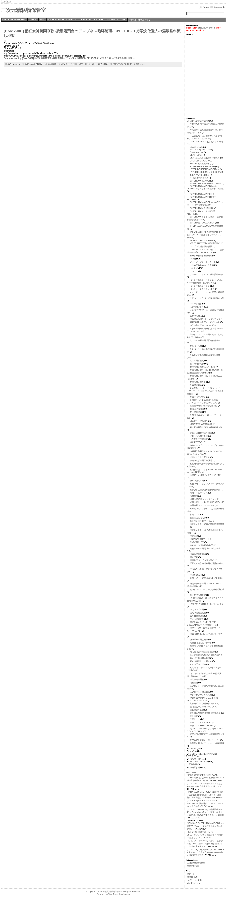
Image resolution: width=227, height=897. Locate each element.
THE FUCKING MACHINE (201, 240)
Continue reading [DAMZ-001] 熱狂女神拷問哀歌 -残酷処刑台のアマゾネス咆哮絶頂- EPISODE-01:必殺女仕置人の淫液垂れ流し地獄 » (69, 58)
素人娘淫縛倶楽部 (198, 664)
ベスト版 (194, 268)
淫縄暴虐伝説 (196, 575)
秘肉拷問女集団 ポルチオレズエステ (206, 634)
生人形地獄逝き (197, 619)
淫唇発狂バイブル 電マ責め (202, 560)
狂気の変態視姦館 (198, 613)
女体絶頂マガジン (198, 397)
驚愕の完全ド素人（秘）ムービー (205, 740)
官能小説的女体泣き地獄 (201, 433)
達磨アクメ (195, 719)
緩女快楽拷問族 (197, 679)
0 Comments (13, 64)
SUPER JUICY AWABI (200, 181)
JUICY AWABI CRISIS (199, 175)
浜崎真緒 (52, 64)
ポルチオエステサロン (200, 286)
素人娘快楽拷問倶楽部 (200, 658)
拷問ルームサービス (199, 493)
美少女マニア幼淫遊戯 (200, 692)
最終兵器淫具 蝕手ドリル (201, 521)
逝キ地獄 (194, 716)
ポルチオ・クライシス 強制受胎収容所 (207, 274)
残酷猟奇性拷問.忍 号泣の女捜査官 (205, 548)
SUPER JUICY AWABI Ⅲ (201, 194)
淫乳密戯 (194, 557)
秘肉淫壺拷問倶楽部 (199, 639)
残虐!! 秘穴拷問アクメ (199, 539)
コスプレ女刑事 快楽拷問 (201, 246)
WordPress (113, 894)
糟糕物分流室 (193, 866)
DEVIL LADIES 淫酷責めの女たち (205, 158)
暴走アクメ (195, 514)
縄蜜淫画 (194, 682)
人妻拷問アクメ (197, 307)
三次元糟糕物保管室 (23, 10)
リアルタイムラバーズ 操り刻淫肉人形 (207, 298)
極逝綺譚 (194, 536)
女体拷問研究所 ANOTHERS (202, 367)
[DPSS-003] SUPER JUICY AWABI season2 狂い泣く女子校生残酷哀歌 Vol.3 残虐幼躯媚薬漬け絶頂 (205, 778)
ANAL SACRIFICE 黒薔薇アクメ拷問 (206, 142)
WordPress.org (193, 883)
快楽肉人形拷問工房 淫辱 (201, 460)
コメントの (194, 880)
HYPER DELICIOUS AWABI (202, 166)
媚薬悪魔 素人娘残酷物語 (201, 424)
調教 (106, 64)
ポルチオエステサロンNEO (202, 289)
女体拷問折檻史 (197, 360)
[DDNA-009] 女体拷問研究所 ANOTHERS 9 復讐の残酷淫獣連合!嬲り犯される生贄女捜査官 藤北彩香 (205, 852)
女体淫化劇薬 (196, 385)
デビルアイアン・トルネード (203, 262)
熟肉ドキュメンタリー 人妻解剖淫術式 (207, 589)
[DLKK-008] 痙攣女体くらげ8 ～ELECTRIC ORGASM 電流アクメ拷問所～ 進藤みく (205, 835)
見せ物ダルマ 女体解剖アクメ (203, 703)
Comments (219, 7)
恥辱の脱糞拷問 (197, 480)
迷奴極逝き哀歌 (197, 710)
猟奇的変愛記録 (197, 616)
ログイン (191, 874)
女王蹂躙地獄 (196, 412)
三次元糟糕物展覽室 (196, 863)
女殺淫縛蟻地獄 (197, 409)
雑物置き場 (143, 20)
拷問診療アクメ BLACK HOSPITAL (205, 502)
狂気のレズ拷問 (197, 609)
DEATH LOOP (196, 155)
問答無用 (132, 20)
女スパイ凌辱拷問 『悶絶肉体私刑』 (206, 340)
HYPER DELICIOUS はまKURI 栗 (205, 172)
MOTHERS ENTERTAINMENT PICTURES (66, 19)
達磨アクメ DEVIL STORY (201, 725)
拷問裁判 (194, 496)
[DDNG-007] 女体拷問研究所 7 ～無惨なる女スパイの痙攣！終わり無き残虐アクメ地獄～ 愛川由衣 (205, 844)
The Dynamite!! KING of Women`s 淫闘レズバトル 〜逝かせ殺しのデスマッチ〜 (205, 235)
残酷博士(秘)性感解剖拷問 (201, 545)
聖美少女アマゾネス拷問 (201, 695)
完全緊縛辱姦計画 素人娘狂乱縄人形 (206, 427)
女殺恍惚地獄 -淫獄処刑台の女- (204, 405)
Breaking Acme (196, 152)
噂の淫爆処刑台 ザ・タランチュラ (205, 319)
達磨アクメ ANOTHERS (200, 722)
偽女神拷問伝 (196, 316)
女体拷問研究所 (197, 364)
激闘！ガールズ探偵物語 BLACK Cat (206, 578)
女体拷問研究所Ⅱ (198, 382)
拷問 (81, 64)
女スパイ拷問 (196, 346)
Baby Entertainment (13, 19)
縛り (94, 64)
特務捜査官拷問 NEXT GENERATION (206, 604)
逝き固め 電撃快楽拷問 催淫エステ (205, 713)
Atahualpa (125, 894)
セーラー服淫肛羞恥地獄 (201, 255)
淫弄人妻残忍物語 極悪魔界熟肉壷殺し (207, 563)
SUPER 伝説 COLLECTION (202, 223)
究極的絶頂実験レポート (201, 643)
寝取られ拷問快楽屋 (199, 436)
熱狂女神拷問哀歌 (33, 64)
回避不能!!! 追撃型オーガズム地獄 (205, 322)
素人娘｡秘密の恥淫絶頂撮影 (202, 652)
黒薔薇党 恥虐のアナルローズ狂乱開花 (207, 743)
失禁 (75, 64)
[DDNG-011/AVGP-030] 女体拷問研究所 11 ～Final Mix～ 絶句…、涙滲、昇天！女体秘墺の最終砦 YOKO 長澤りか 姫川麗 (205, 812)
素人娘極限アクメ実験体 (201, 661)
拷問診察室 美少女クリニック (203, 499)
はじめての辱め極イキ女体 (202, 265)
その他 (193, 259)
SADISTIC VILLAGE (116, 19)
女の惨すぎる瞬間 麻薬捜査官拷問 (205, 355)
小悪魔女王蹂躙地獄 (199, 439)
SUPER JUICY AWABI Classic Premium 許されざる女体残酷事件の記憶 (205, 187)
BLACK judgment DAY (200, 150)
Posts (206, 7)
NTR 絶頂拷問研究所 (199, 178)
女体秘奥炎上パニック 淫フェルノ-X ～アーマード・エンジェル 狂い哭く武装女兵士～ (205, 391)
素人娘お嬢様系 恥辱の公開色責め (205, 655)
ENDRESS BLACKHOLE (201, 161)
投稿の (192, 877)
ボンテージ (66, 64)
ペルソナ (194, 271)
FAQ (189, 820)
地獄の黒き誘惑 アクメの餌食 (203, 325)
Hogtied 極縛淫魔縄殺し (200, 163)
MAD (41, 19)
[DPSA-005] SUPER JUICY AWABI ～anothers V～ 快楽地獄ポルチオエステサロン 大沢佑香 (205, 803)
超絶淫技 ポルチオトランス (202, 707)
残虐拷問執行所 (197, 542)
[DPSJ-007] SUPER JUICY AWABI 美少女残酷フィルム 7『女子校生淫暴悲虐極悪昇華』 (205, 826)
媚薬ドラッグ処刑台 (199, 421)
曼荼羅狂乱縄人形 (198, 518)
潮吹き (87, 64)
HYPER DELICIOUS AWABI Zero (204, 169)
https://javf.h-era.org (206, 28)
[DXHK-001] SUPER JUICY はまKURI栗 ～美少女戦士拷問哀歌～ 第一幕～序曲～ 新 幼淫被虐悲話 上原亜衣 (205, 795)
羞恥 (100, 64)
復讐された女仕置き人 (200, 457)
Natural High (96, 19)
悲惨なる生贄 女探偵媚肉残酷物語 (205, 490)
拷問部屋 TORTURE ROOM (202, 505)
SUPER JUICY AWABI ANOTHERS (205, 183)
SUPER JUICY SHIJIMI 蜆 (201, 208)
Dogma (32, 19)
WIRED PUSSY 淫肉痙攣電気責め (205, 243)
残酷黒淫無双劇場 (198, 554)
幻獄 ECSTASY (196, 442)
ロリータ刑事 (196, 304)
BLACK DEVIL (196, 147)
